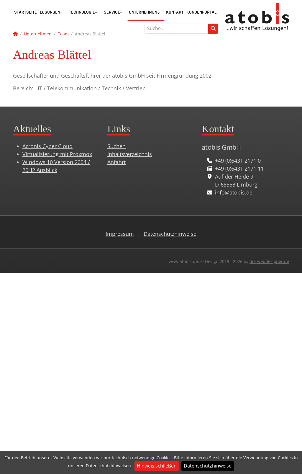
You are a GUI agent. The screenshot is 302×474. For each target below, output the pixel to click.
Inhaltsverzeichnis (129, 154)
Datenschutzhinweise (208, 465)
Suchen (116, 146)
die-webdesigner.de (269, 261)
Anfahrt (116, 162)
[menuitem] (25, 12)
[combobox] (177, 29)
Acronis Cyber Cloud (47, 146)
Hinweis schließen (157, 465)
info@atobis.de (233, 192)
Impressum (120, 233)
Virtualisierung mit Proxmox (57, 154)
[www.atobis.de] (257, 16)
